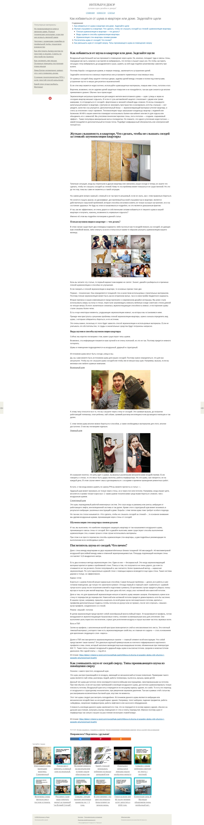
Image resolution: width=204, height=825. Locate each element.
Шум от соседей (142, 730)
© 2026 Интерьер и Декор (42, 817)
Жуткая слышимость (83, 730)
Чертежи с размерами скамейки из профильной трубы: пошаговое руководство (49, 44)
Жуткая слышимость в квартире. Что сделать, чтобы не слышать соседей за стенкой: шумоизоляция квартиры (122, 28)
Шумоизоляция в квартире (128, 730)
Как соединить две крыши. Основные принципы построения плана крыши (48, 63)
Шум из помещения (153, 730)
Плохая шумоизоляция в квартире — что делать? (98, 31)
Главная (90, 12)
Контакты (80, 817)
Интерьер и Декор (102, 4)
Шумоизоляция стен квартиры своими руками (96, 37)
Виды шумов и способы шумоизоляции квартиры (98, 34)
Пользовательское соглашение (93, 817)
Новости (101, 12)
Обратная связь (125, 817)
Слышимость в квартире (97, 730)
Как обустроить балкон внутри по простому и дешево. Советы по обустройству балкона (48, 54)
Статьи (111, 12)
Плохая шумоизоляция (113, 730)
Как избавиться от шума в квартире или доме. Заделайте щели (101, 25)
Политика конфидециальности (86, 820)
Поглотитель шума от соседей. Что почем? (93, 40)
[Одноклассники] (121, 738)
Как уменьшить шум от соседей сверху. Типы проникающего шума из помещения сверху (113, 43)
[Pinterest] (100, 738)
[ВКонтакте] (80, 738)
